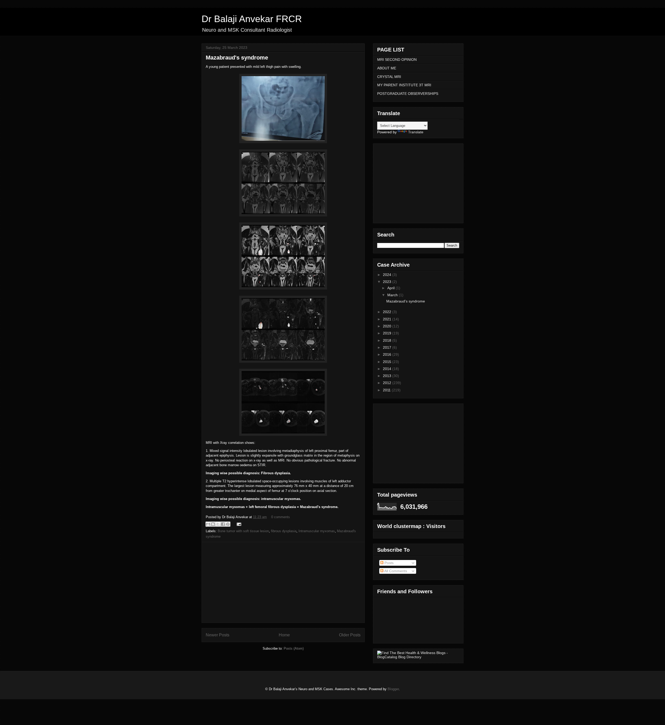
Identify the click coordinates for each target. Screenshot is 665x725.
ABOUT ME (386, 68)
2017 (387, 347)
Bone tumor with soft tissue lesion (243, 531)
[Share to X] (218, 524)
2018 (387, 340)
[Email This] (208, 524)
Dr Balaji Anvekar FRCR (252, 19)
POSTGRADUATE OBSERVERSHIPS (407, 93)
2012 (387, 383)
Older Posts (350, 635)
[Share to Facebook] (222, 524)
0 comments (280, 517)
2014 (387, 369)
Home (284, 635)
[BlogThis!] (213, 524)
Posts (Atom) (294, 648)
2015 (387, 362)
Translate (415, 132)
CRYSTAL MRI (389, 77)
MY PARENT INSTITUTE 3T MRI (404, 85)
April (391, 288)
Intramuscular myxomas (316, 531)
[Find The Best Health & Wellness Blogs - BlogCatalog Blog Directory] (418, 657)
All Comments (395, 571)
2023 (387, 282)
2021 (387, 319)
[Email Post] (238, 524)
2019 (387, 333)
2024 (387, 275)
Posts (388, 563)
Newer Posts (217, 635)
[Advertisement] (283, 582)
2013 (387, 376)
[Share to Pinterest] (227, 524)
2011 (387, 390)
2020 (387, 326)
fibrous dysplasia (283, 531)
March (393, 295)
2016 (387, 354)
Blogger (393, 689)
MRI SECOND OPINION (397, 59)
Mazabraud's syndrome (237, 57)
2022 (387, 312)
